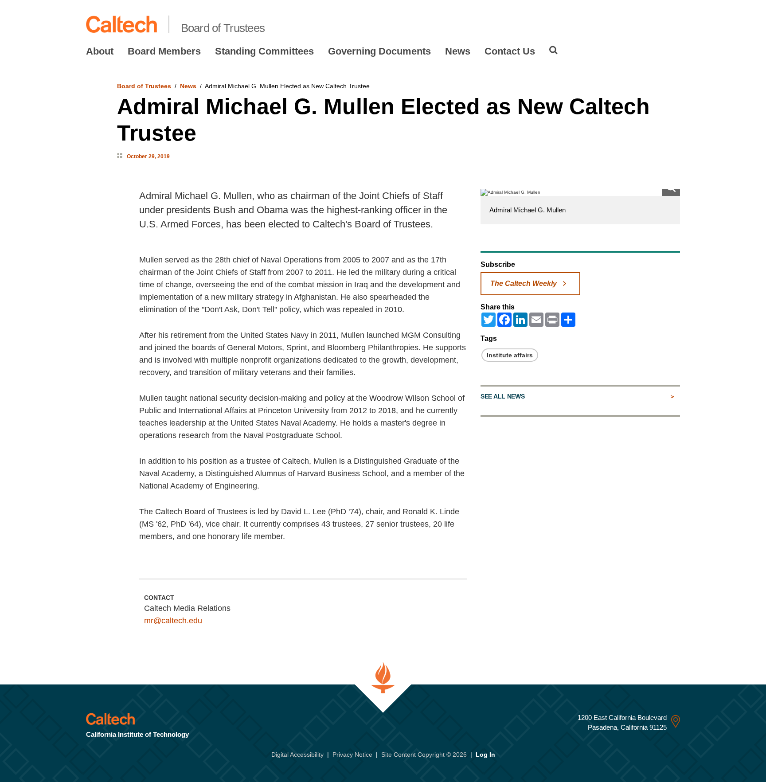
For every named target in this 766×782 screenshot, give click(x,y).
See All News (502, 396)
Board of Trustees (223, 28)
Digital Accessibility (297, 754)
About (99, 51)
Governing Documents (379, 51)
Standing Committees (264, 51)
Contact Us (510, 51)
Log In (485, 754)
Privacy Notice (352, 754)
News (457, 51)
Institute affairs (510, 355)
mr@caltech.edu (173, 620)
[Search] (553, 50)
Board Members (164, 51)
